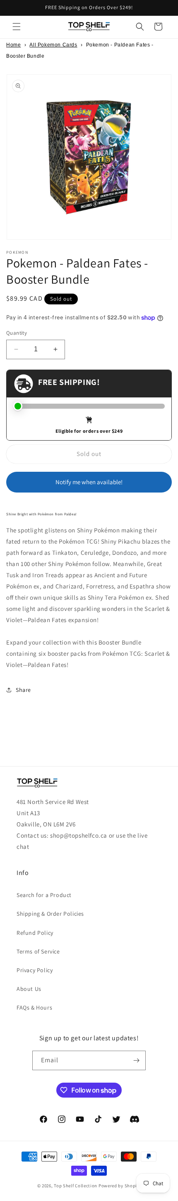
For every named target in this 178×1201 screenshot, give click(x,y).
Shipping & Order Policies (50, 913)
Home (13, 45)
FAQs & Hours (34, 1007)
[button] (16, 26)
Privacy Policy (35, 970)
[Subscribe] (136, 1060)
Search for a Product (44, 895)
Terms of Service (38, 951)
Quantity (16, 332)
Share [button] (23, 690)
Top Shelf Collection (75, 1186)
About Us (29, 989)
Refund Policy (35, 932)
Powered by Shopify (120, 1186)
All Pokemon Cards (53, 45)
